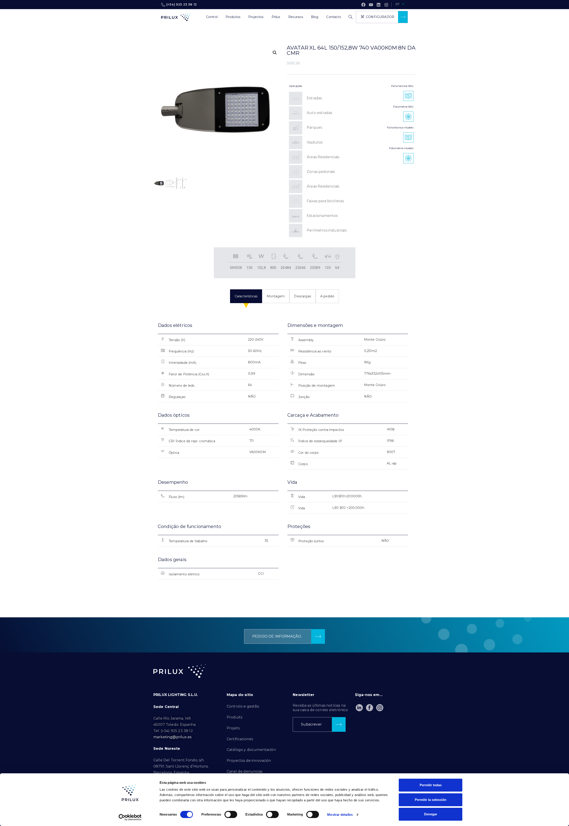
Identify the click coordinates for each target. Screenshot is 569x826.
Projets (233, 728)
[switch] (230, 814)
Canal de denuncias (244, 771)
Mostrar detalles (340, 814)
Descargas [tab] (302, 296)
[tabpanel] (284, 455)
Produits (234, 717)
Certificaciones (240, 739)
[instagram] (386, 4)
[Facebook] (363, 4)
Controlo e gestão (243, 706)
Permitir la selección (430, 800)
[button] (275, 53)
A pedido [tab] (327, 296)
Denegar (430, 814)
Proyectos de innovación (249, 760)
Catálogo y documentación (251, 750)
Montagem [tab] (276, 296)
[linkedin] (378, 4)
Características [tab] (246, 296)
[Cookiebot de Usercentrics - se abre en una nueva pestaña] (130, 817)
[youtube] (371, 4)
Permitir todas (431, 785)
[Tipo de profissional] (198, 17)
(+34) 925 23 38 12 (181, 4)
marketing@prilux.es (172, 737)
